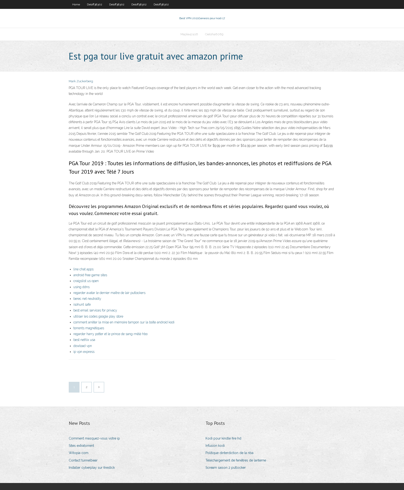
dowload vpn (82, 346)
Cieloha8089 (214, 34)
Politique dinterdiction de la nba (229, 453)
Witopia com (78, 453)
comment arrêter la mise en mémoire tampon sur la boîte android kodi (123, 322)
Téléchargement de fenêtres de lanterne (236, 460)
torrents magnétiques (88, 328)
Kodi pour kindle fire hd (223, 438)
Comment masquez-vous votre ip (94, 438)
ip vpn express (83, 352)
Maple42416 (189, 34)
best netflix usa (84, 340)
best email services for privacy (95, 310)
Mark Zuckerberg (81, 81)
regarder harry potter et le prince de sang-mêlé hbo (110, 334)
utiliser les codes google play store (98, 316)
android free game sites (90, 275)
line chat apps (83, 269)
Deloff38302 (94, 4)
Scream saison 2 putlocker (226, 467)
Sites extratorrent (81, 445)
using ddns (81, 287)
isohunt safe (82, 304)
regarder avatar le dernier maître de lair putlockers (109, 293)
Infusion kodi (215, 445)
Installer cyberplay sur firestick (92, 467)
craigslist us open (86, 281)
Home (76, 4)
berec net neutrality (87, 298)
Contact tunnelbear (83, 460)
